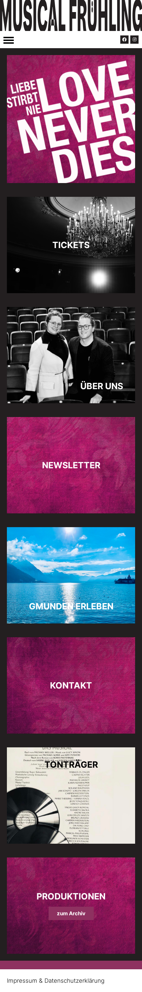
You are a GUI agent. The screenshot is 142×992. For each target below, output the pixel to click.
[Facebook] (124, 39)
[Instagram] (134, 39)
